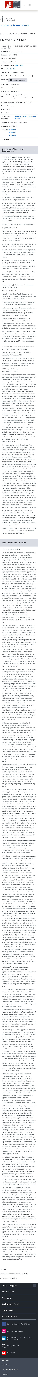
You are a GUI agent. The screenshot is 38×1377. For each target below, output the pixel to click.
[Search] (24, 5)
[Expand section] (34, 1285)
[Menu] (29, 5)
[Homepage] (1, 34)
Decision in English (19, 80)
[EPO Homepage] (12, 5)
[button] (19, 150)
